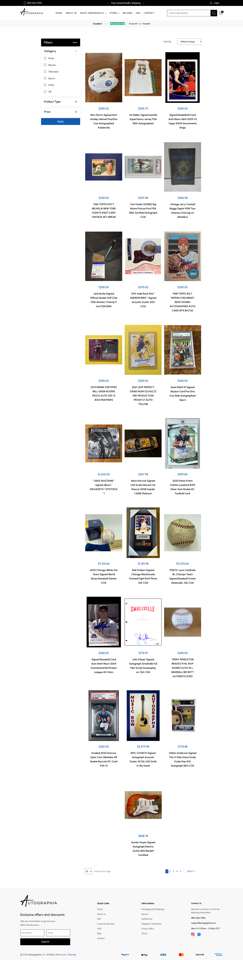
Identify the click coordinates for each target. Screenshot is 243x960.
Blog (99, 933)
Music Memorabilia (92, 13)
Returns (144, 914)
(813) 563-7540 (34, 3)
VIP (50, 91)
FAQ (138, 13)
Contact (149, 13)
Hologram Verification (151, 924)
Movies (52, 65)
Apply (60, 121)
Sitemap (72, 954)
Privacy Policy (147, 928)
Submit (45, 941)
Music (51, 58)
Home (59, 13)
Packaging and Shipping (152, 909)
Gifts (99, 928)
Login (216, 3)
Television (53, 71)
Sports (51, 78)
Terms (144, 933)
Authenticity (146, 919)
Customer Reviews (105, 924)
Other (51, 85)
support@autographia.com (203, 923)
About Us (71, 13)
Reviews (128, 13)
